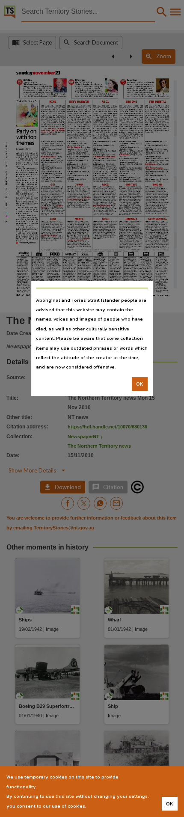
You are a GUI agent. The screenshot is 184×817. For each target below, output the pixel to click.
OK (139, 384)
